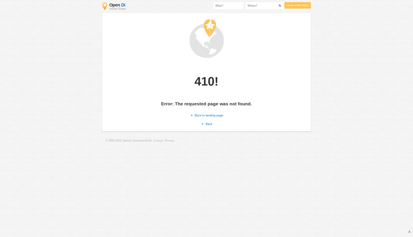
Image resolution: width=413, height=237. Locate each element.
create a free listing (298, 5)
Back (208, 124)
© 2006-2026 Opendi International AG (128, 140)
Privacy (169, 140)
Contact (158, 140)
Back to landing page (208, 115)
